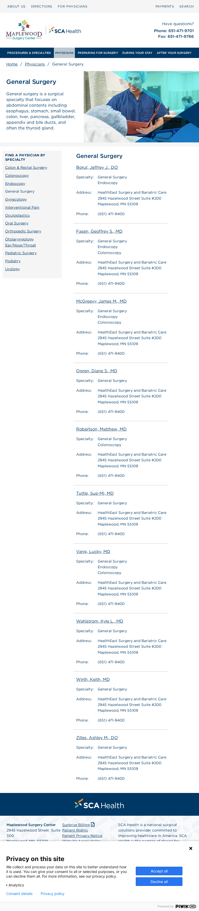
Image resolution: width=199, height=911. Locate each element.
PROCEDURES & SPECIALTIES (29, 53)
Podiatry (12, 261)
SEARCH (186, 6)
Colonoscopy (17, 175)
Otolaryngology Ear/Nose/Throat (20, 242)
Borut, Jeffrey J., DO (97, 167)
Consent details (19, 894)
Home (12, 64)
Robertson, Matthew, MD (101, 429)
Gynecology (16, 199)
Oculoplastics (17, 215)
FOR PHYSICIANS (72, 6)
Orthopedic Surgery (23, 231)
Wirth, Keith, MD (93, 679)
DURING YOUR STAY (137, 53)
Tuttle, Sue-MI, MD (95, 493)
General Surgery (19, 191)
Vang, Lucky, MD (93, 551)
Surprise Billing (76, 825)
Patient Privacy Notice (82, 836)
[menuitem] (16, 6)
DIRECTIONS (41, 6)
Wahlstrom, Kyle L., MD (99, 621)
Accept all (159, 871)
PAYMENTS (164, 6)
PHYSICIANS (64, 53)
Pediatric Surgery (21, 253)
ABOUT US (16, 6)
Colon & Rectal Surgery (26, 167)
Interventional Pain (22, 207)
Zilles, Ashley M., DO (97, 737)
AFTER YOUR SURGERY (174, 53)
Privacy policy (53, 894)
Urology (12, 269)
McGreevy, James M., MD (101, 301)
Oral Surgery (16, 223)
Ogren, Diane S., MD (96, 370)
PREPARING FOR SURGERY (98, 53)
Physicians (35, 64)
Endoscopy (15, 183)
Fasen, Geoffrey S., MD (99, 231)
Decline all (159, 881)
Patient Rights (75, 830)
